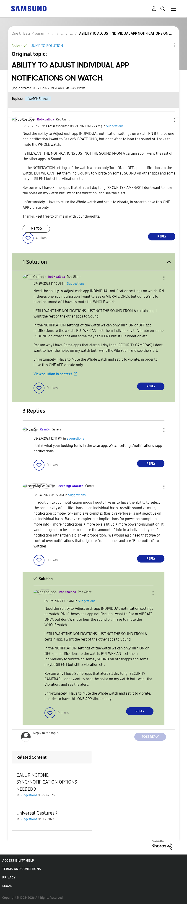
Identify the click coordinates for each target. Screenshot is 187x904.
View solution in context (53, 374)
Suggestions (114, 126)
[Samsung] (29, 8)
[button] (167, 120)
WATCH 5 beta (38, 99)
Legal (7, 886)
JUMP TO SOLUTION (47, 46)
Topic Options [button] (167, 45)
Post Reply (150, 737)
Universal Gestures (35, 813)
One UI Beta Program (28, 33)
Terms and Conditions (21, 869)
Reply (161, 236)
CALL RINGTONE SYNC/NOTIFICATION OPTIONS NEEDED (46, 782)
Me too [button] (36, 229)
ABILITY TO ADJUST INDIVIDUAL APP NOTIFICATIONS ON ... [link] (125, 33)
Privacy (9, 877)
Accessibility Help (18, 860)
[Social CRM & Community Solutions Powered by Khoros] (162, 844)
